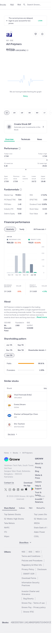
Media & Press (38, 476)
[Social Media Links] (5, 489)
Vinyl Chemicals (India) (23, 395)
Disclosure (42, 569)
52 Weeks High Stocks (14, 518)
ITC (5, 532)
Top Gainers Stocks (12, 514)
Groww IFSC (28, 611)
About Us (39, 463)
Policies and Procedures (32, 560)
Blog (37, 471)
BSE (30, 551)
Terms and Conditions (31, 556)
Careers (38, 481)
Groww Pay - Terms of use (33, 603)
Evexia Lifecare (20, 404)
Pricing (38, 467)
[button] (19, 148)
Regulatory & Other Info (32, 565)
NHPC (7, 527)
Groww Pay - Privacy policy (34, 607)
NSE (23, 551)
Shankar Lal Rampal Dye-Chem (26, 414)
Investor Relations (39, 500)
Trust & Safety (38, 494)
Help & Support (38, 487)
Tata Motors (9, 523)
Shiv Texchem (19, 424)
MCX (38, 551)
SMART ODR (28, 573)
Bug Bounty (28, 598)
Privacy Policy (28, 569)
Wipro (6, 536)
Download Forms (29, 578)
